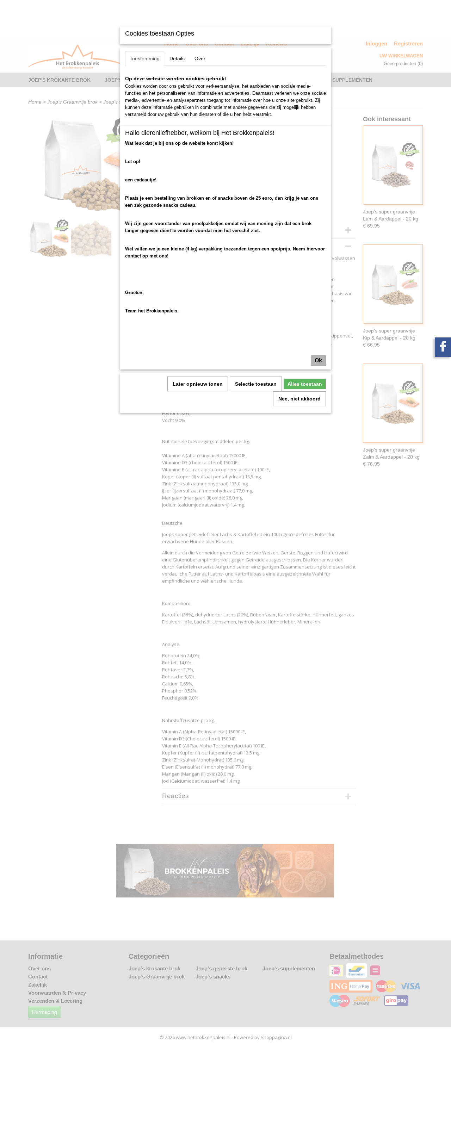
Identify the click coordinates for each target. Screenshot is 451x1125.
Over (199, 58)
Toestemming (145, 58)
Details (177, 58)
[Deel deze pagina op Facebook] (443, 347)
